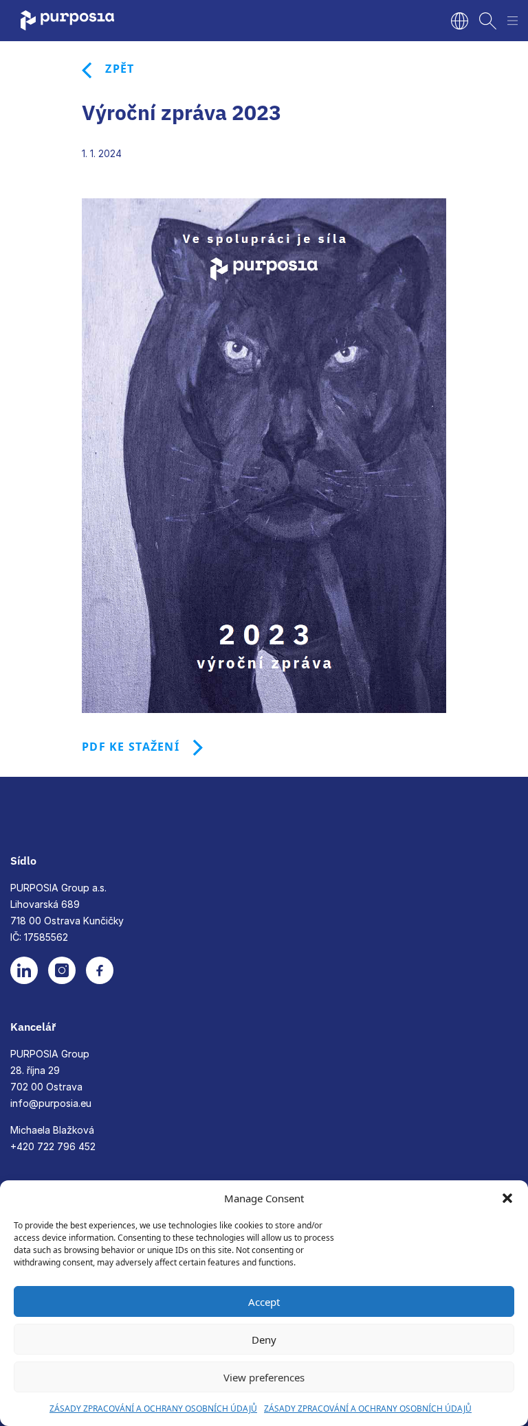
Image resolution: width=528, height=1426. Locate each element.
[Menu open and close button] (512, 20)
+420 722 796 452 (53, 1146)
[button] (507, 1198)
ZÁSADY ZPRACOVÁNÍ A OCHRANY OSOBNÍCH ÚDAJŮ (153, 1408)
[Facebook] (99, 970)
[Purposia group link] (92, 20)
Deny (264, 1339)
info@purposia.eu (50, 1103)
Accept (264, 1302)
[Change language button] (459, 21)
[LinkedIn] (24, 970)
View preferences (264, 1377)
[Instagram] (62, 970)
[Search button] (487, 21)
